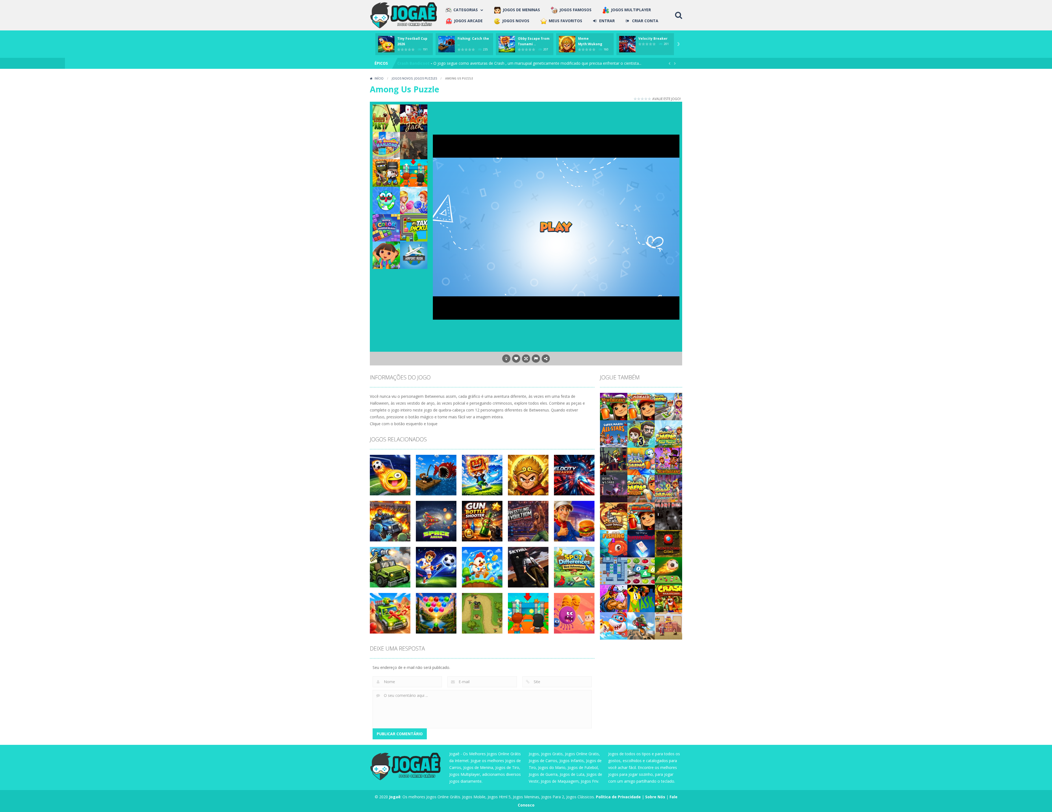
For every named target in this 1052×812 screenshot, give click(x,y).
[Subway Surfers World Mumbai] (641, 461)
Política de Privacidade (618, 796)
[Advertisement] (556, 116)
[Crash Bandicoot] (668, 598)
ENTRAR (607, 20)
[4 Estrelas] (646, 98)
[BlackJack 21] (413, 117)
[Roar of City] (613, 598)
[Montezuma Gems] (668, 543)
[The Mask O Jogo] (641, 598)
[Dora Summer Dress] (386, 254)
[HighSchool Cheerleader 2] (413, 200)
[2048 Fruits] (641, 570)
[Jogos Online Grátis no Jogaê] (405, 14)
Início (379, 78)
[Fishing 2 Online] (613, 543)
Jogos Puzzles (425, 78)
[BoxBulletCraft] (386, 172)
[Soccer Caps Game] (668, 570)
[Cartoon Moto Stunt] (641, 625)
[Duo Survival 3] (641, 433)
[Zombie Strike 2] (413, 145)
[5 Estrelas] (649, 98)
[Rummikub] (641, 543)
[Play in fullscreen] (526, 358)
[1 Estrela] (635, 98)
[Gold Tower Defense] (613, 515)
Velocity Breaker (653, 38)
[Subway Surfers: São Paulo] (668, 433)
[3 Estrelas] (642, 98)
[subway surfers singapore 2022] (668, 406)
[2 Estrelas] (639, 98)
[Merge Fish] (386, 200)
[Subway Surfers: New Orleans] (613, 406)
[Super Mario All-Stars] (613, 433)
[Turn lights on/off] (506, 358)
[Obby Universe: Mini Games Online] (413, 172)
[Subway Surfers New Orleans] (668, 461)
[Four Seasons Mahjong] (386, 145)
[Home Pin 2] (668, 625)
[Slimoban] (613, 570)
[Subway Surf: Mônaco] (641, 406)
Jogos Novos (402, 78)
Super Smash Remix (416, 63)
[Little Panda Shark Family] (613, 625)
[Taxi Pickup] (413, 227)
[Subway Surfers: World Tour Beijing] (641, 515)
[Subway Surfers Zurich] (641, 488)
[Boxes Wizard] (613, 488)
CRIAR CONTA (645, 20)
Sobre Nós (655, 796)
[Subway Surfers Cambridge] (668, 488)
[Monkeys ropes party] (386, 117)
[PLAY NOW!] (386, 43)
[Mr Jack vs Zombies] (613, 461)
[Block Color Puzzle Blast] (386, 227)
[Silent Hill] (668, 515)
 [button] (536, 358)
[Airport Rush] (413, 254)
